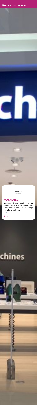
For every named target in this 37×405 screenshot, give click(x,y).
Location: (7, 212)
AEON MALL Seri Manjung (14, 5)
